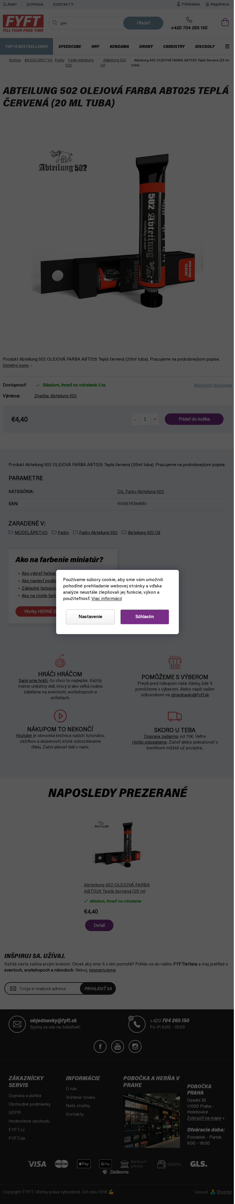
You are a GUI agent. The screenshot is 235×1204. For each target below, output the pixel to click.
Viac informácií (104, 599)
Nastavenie (88, 617)
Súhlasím (143, 617)
